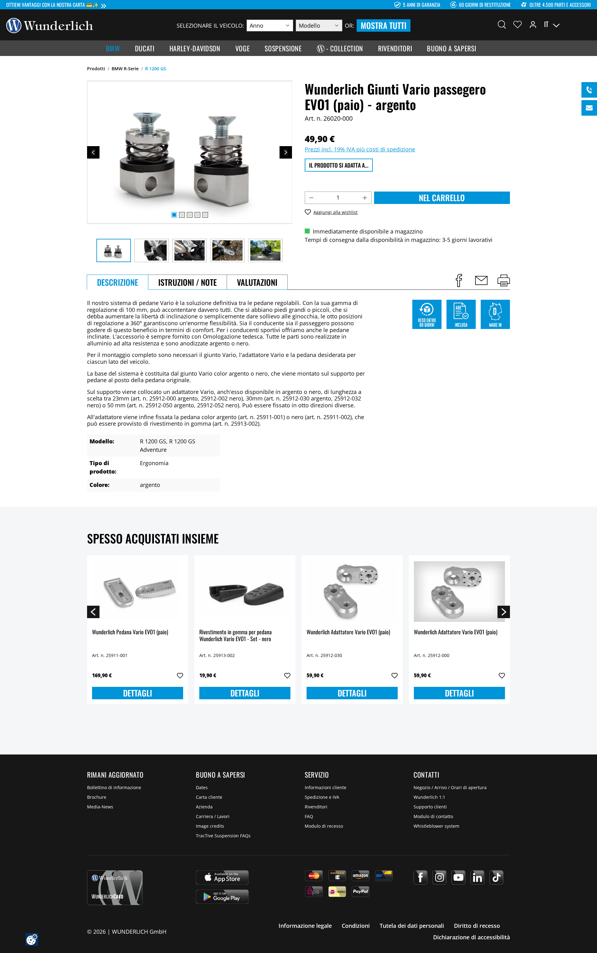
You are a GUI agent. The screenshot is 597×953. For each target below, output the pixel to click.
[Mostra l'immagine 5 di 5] (205, 215)
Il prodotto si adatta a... (338, 165)
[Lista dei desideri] (517, 24)
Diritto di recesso (477, 925)
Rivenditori (316, 807)
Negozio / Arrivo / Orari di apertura (450, 787)
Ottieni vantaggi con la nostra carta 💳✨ (52, 4)
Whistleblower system (436, 826)
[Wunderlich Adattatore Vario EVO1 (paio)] (352, 591)
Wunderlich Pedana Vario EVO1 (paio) (130, 632)
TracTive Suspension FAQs (223, 836)
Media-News (100, 807)
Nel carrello (442, 198)
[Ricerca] (502, 24)
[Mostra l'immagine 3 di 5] (190, 215)
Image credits (210, 826)
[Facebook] (421, 877)
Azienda (204, 807)
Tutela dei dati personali (412, 925)
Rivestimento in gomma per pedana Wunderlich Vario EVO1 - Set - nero (235, 636)
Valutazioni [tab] (257, 282)
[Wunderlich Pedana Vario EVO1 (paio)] (137, 591)
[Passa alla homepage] (49, 25)
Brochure (96, 797)
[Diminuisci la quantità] (311, 198)
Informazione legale (305, 925)
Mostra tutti (383, 25)
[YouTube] (458, 877)
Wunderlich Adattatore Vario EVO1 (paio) (348, 632)
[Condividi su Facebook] (459, 280)
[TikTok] (496, 877)
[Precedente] (93, 152)
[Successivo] (286, 152)
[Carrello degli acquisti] (587, 24)
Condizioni (356, 925)
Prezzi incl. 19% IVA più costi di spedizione (360, 149)
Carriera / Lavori (212, 816)
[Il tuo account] (532, 24)
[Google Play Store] (222, 897)
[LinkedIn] (477, 877)
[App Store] (222, 877)
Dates (202, 787)
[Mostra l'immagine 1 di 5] (174, 215)
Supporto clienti (430, 807)
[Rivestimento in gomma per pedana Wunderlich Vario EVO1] (244, 591)
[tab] (117, 282)
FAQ (309, 816)
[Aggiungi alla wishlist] (180, 676)
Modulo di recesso (324, 826)
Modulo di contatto (433, 816)
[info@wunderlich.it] (589, 108)
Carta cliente (209, 797)
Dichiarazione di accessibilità (471, 937)
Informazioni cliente (325, 787)
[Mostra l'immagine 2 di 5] (182, 215)
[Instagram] (440, 877)
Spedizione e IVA (322, 797)
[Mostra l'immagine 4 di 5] (197, 215)
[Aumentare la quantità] (365, 198)
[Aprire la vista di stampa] (503, 280)
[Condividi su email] (481, 280)
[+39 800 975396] (589, 90)
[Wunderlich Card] (115, 887)
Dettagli (137, 693)
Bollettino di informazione (114, 787)
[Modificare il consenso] (32, 939)
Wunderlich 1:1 (429, 797)
